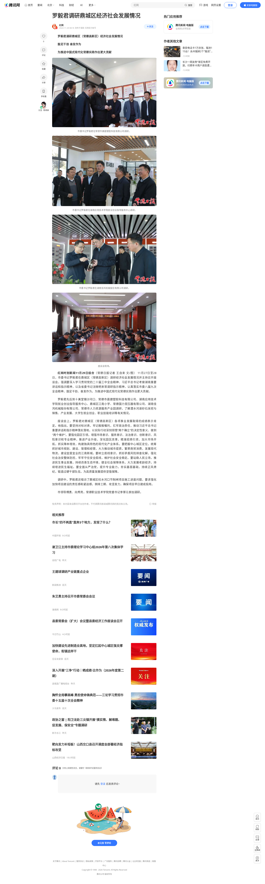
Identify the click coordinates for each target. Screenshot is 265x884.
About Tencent (68, 861)
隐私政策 (89, 861)
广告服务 (108, 861)
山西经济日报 (58, 758)
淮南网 (55, 610)
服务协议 (80, 861)
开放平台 (98, 861)
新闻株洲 (56, 585)
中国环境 (56, 536)
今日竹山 (56, 634)
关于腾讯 (56, 861)
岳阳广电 (56, 560)
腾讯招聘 (117, 861)
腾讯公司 (100, 874)
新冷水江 (56, 733)
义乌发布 (56, 708)
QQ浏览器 (136, 861)
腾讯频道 (146, 861)
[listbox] (104, 636)
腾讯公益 (127, 861)
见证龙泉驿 (57, 659)
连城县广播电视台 (60, 684)
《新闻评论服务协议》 (93, 768)
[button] (204, 27)
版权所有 (108, 874)
